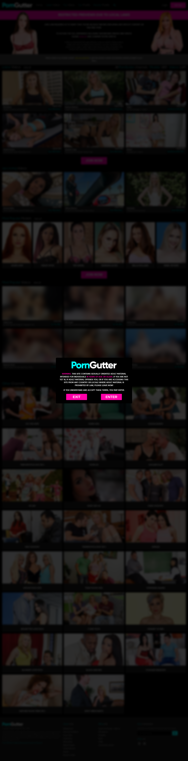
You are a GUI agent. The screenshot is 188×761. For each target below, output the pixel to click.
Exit (77, 397)
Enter (111, 397)
